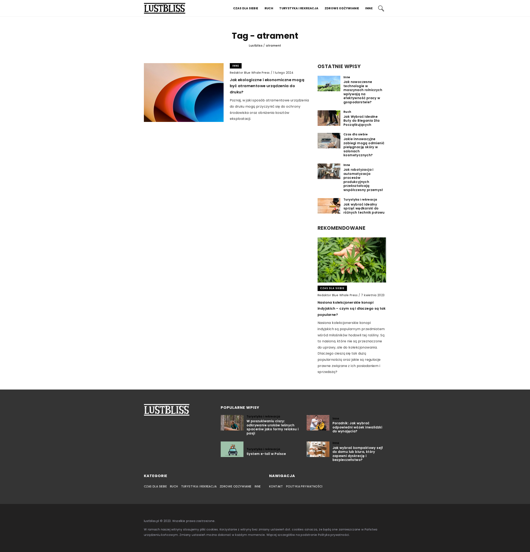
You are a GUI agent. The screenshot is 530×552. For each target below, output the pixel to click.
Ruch (269, 8)
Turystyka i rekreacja (298, 8)
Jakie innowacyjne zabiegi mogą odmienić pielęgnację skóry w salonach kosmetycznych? (363, 147)
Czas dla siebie (245, 8)
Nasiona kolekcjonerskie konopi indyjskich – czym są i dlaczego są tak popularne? (351, 308)
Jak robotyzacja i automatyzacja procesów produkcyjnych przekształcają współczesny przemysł (363, 180)
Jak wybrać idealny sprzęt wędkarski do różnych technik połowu (364, 208)
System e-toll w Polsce (266, 454)
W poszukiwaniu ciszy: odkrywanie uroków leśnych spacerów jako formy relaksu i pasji (273, 427)
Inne (369, 8)
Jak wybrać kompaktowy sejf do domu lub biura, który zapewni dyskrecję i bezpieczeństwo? (357, 454)
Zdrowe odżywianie (342, 8)
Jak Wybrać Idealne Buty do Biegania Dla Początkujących (361, 121)
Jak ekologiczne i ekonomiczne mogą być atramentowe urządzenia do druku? (267, 86)
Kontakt (276, 486)
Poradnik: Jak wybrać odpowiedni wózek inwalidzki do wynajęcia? (357, 427)
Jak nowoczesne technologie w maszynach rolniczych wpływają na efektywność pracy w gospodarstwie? (362, 92)
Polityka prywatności (304, 486)
